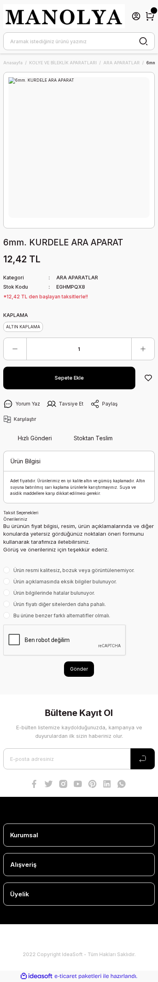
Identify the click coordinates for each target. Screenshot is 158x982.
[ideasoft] (36, 976)
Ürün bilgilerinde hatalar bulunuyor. (54, 593)
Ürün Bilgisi (25, 461)
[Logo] (64, 16)
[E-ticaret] (78, 976)
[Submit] (142, 758)
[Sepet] (150, 16)
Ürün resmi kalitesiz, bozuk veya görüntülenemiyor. (74, 570)
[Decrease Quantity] (15, 349)
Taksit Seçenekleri (20, 512)
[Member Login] (136, 16)
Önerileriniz (15, 519)
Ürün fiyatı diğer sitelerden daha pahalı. (59, 604)
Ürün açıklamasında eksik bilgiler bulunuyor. (65, 582)
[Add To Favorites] (148, 378)
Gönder (79, 669)
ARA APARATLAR (77, 278)
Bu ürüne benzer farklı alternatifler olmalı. (61, 615)
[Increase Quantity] (143, 349)
